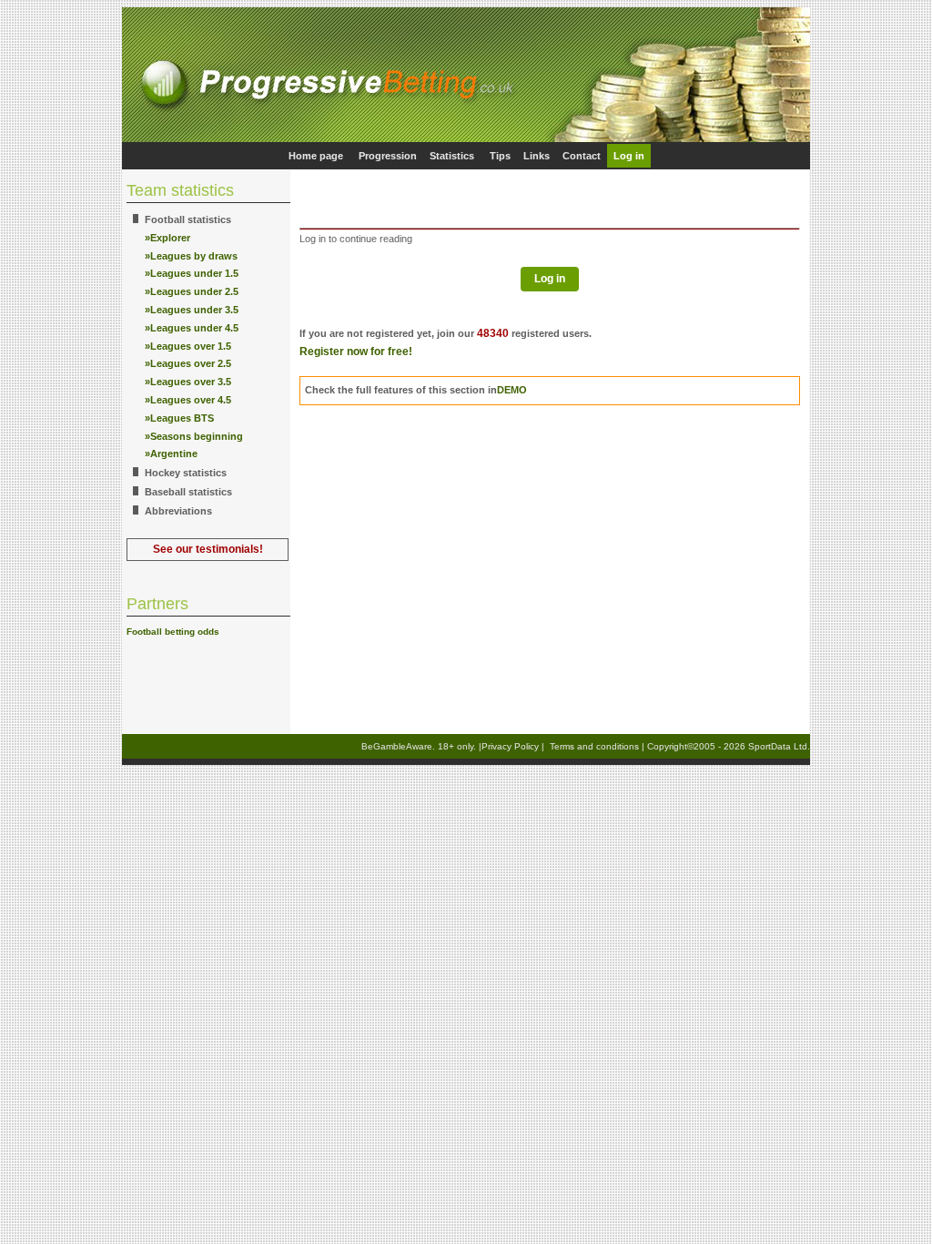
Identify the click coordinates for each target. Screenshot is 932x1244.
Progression (388, 155)
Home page (316, 155)
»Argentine (171, 453)
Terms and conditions (594, 746)
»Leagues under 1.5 (191, 273)
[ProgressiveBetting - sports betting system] (466, 139)
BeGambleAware (396, 746)
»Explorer (167, 237)
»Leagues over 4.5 (188, 399)
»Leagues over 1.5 (188, 346)
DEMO (512, 389)
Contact (581, 155)
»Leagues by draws (191, 255)
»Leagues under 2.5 (191, 291)
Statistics (452, 155)
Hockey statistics (186, 472)
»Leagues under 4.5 (191, 327)
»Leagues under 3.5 (191, 309)
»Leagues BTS (179, 418)
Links (536, 155)
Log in (628, 155)
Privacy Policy (510, 746)
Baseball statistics (188, 491)
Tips (500, 155)
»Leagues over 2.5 (188, 363)
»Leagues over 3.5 (188, 381)
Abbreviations (178, 510)
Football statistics (188, 219)
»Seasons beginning (194, 436)
